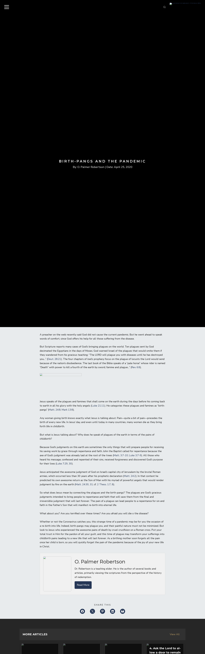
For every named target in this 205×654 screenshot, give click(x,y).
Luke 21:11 (98, 405)
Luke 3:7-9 (135, 455)
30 (70, 463)
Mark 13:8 (67, 409)
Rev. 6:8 (135, 367)
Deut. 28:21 (54, 359)
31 (91, 484)
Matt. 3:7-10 (121, 455)
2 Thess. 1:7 (104, 484)
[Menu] (7, 7)
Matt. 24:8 (55, 409)
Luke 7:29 (62, 463)
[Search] (164, 7)
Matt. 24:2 (130, 476)
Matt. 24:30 (82, 484)
